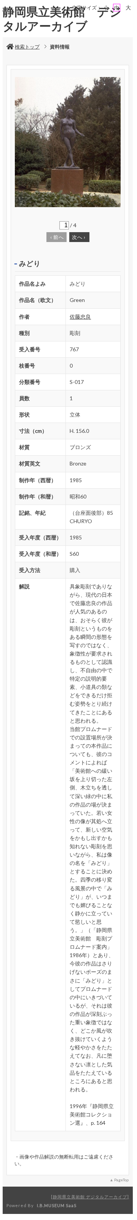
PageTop (121, 1180)
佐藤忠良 (80, 316)
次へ (79, 237)
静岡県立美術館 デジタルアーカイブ (90, 1196)
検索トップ (27, 47)
